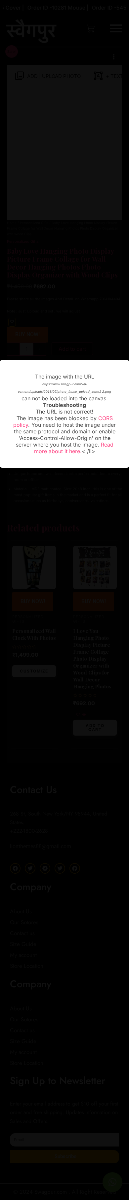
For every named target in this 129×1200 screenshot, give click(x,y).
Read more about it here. (73, 448)
